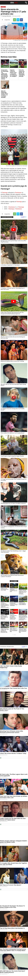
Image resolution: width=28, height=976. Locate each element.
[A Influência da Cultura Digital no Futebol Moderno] (23, 599)
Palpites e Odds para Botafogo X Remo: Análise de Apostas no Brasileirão (4, 617)
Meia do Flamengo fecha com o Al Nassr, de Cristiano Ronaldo (4, 94)
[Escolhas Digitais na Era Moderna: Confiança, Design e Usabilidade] (14, 599)
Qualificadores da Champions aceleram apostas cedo (13, 590)
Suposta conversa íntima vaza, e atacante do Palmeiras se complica (13, 73)
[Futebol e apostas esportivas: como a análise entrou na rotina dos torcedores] (23, 586)
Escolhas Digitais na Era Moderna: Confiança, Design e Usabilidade (14, 604)
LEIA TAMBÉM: (14, 581)
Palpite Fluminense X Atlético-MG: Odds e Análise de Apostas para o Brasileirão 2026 (5, 630)
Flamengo (3, 6)
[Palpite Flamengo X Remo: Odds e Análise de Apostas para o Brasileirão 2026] (14, 624)
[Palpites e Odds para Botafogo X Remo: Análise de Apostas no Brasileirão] (5, 612)
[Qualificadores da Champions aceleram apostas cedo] (14, 585)
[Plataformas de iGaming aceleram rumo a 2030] (5, 585)
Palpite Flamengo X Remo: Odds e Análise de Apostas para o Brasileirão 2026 (14, 629)
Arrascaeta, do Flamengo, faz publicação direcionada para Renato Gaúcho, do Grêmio (4, 74)
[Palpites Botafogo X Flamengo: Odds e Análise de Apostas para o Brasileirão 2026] (23, 625)
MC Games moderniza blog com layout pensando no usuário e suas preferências (13, 617)
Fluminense (18, 192)
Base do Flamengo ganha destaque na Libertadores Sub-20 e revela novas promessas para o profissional (23, 617)
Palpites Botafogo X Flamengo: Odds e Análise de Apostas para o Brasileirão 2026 (23, 630)
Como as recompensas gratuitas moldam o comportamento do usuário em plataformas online (5, 605)
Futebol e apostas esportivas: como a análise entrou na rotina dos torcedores (23, 592)
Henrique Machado (6, 16)
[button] (25, 2)
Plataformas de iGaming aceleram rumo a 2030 (4, 589)
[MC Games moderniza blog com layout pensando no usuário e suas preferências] (14, 611)
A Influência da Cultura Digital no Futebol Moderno (22, 603)
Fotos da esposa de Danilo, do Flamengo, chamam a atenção (22, 73)
